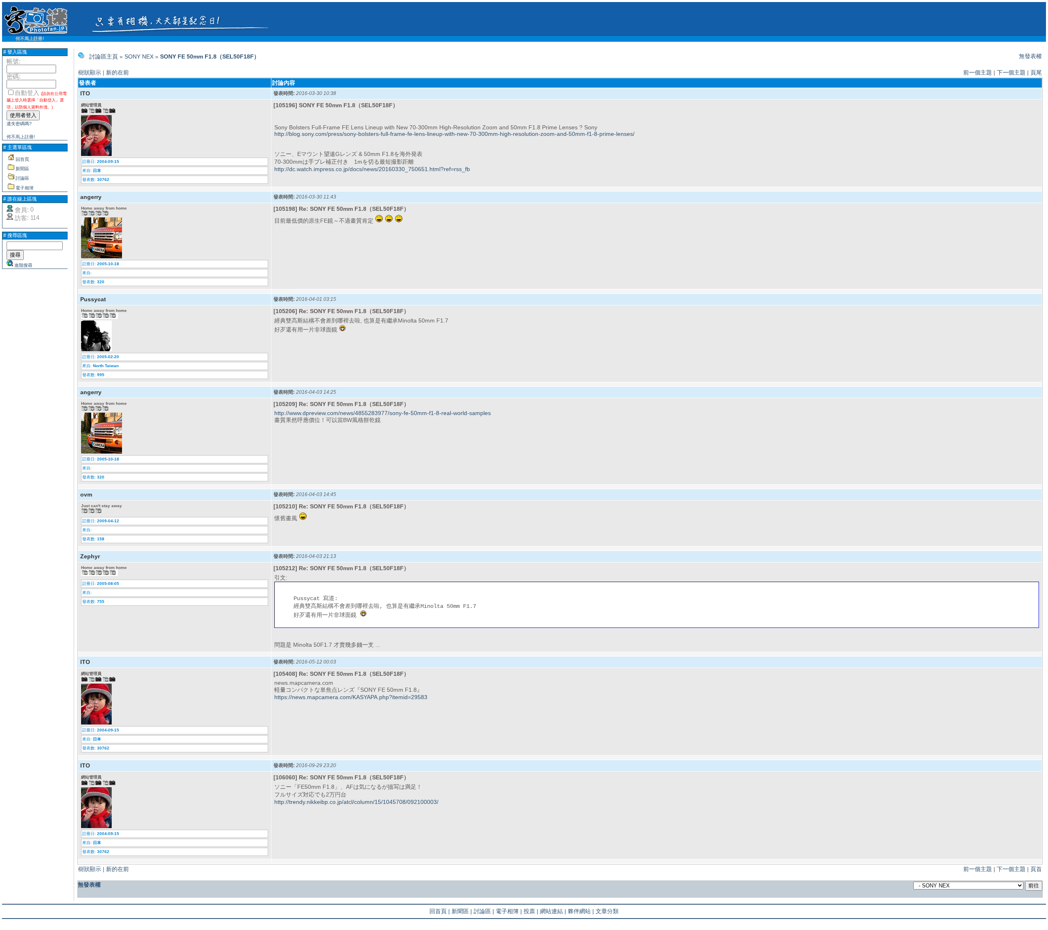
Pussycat (93, 299)
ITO (85, 93)
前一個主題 (977, 72)
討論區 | (484, 911)
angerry (91, 197)
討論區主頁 (103, 56)
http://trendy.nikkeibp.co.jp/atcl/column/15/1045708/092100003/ (356, 802)
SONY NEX (139, 56)
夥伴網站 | (581, 911)
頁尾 (1036, 72)
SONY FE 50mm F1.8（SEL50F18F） (210, 56)
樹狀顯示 (89, 72)
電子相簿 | (509, 911)
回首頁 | (439, 911)
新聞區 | (462, 911)
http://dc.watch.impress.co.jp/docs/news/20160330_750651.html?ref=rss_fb (372, 169)
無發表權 (1030, 56)
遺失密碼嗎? (19, 123)
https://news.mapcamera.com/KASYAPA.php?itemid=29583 (350, 697)
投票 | (531, 911)
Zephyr (90, 556)
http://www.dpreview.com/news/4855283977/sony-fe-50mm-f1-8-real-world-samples (382, 413)
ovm (86, 494)
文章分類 (607, 911)
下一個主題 (1011, 72)
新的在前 (117, 72)
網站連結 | (553, 911)
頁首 (1036, 869)
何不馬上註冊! (30, 38)
